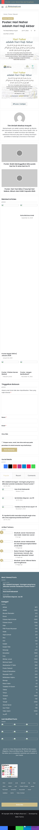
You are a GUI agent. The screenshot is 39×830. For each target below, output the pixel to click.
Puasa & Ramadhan (9, 671)
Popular (6, 475)
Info (4, 641)
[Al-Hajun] (32, 741)
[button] (30, 827)
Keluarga (5, 650)
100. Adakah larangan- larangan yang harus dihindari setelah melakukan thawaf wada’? (18, 483)
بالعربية (5, 714)
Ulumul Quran (7, 705)
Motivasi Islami (7, 662)
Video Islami (6, 711)
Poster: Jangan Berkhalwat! (26, 373)
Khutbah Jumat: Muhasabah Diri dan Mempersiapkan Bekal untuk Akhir (25, 544)
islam (4, 786)
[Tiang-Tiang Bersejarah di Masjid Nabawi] (19, 741)
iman (34, 783)
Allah (4, 783)
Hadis (4, 631)
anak (16, 783)
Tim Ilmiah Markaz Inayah (10, 30)
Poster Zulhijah (20, 104)
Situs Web (5, 434)
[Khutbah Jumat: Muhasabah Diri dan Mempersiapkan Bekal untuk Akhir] (7, 544)
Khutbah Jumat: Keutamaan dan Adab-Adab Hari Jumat (24, 534)
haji (29, 783)
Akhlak (5, 607)
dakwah (23, 783)
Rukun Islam (6, 683)
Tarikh (5, 699)
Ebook (5, 616)
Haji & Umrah (7, 634)
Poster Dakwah (13, 14)
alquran (10, 783)
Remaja (5, 680)
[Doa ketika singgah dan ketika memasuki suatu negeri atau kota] (7, 727)
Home (5, 14)
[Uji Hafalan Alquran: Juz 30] (7, 500)
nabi (15, 786)
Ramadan (5, 789)
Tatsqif (5, 702)
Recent (18, 475)
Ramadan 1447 (7, 674)
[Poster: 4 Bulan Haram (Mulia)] (10, 365)
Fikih (4, 625)
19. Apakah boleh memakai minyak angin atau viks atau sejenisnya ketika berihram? (19, 517)
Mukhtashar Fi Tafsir (9, 665)
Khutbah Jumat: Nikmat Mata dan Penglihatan (19, 2)
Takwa (5, 689)
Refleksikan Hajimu (9, 677)
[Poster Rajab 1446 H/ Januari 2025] (10, 278)
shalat (29, 789)
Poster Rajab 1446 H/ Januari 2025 (9, 355)
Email (4, 425)
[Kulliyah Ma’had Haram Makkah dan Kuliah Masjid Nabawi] (7, 741)
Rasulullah (22, 789)
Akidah (5, 610)
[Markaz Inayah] (13, 6)
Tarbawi (5, 695)
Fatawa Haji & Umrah (9, 619)
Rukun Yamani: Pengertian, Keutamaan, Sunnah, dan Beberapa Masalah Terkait (24, 553)
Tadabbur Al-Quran (9, 686)
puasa (32, 786)
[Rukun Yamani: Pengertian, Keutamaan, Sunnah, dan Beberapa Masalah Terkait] (7, 553)
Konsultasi (6, 653)
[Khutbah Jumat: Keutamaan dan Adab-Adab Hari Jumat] (7, 535)
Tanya (5, 692)
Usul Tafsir (6, 708)
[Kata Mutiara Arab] (28, 209)
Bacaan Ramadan (8, 613)
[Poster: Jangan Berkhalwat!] (28, 365)
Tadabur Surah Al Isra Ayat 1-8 (26, 507)
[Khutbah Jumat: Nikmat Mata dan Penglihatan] (7, 563)
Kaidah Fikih (6, 647)
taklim (12, 793)
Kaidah (5, 644)
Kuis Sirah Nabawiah (22, 489)
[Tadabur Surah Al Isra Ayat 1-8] (7, 509)
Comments (32, 475)
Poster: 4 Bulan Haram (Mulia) (10, 373)
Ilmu (4, 637)
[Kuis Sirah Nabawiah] (7, 492)
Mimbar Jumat (7, 659)
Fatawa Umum (7, 622)
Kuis (4, 656)
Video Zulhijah (21, 793)
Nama (4, 417)
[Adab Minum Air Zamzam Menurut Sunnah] (32, 734)
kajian (10, 786)
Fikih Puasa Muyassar (10, 628)
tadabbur (5, 793)
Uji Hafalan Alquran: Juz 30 (24, 498)
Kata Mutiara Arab (27, 215)
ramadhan (13, 789)
